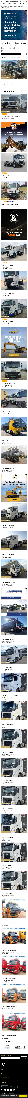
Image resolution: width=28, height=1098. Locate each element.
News (20, 3)
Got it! (23, 1095)
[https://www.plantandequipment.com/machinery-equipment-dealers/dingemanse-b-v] (14, 602)
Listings (14, 3)
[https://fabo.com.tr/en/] (9, 1047)
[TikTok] (14, 1090)
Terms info (13, 1096)
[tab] (2, 58)
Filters (12, 54)
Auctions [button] (6, 57)
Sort (23, 54)
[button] (14, 1070)
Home (4, 3)
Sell (23, 3)
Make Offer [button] (12, 57)
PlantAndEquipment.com (9, 1093)
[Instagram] (11, 1090)
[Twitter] (5, 1090)
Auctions (9, 3)
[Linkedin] (2, 1090)
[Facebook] (8, 1090)
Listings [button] (18, 57)
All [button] (2, 57)
